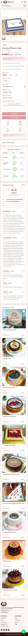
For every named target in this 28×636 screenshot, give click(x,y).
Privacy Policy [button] (4, 622)
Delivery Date (5, 84)
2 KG (16, 75)
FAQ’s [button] (2, 620)
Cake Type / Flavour (6, 78)
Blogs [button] (16, 624)
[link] (24, 5)
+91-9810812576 (4, 612)
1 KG (5, 75)
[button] (1, 2)
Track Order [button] (17, 620)
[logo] (8, 2)
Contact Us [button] (3, 618)
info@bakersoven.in (5, 610)
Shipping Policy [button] (4, 624)
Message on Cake (6, 89)
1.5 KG (10, 75)
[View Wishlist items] (22, 2)
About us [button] (17, 622)
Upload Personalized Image (8, 101)
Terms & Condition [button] (5, 626)
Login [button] (16, 618)
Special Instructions (6, 95)
